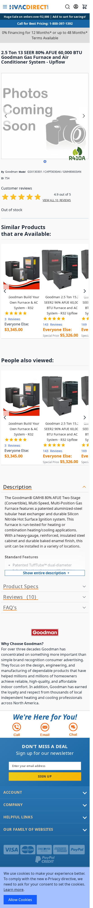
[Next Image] (83, 116)
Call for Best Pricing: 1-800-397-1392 (45, 23)
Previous (5, 291)
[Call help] (16, 729)
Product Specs (20, 586)
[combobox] (67, 6)
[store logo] (28, 6)
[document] (45, 887)
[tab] (44, 487)
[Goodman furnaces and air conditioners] (44, 632)
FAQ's (10, 607)
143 (52, 324)
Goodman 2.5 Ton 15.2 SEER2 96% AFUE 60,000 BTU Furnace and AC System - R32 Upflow (62, 305)
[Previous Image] (5, 116)
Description (17, 487)
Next (84, 291)
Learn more (13, 889)
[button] (45, 161)
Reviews (19, 597)
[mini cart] (84, 6)
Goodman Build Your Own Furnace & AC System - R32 (23, 302)
